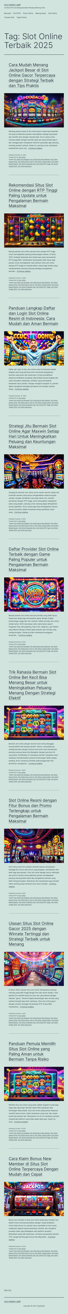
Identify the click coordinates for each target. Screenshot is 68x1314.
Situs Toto (7, 1290)
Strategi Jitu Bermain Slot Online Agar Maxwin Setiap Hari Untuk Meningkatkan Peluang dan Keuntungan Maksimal (34, 436)
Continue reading (35, 148)
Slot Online (52, 13)
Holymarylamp (12, 5)
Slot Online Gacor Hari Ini (26, 162)
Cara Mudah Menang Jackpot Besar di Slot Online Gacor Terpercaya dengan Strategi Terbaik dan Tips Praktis (32, 75)
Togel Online (21, 17)
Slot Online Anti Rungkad (21, 159)
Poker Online (28, 13)
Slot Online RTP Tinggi (43, 164)
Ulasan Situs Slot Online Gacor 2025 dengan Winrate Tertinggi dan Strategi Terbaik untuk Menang (31, 934)
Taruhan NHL (9, 17)
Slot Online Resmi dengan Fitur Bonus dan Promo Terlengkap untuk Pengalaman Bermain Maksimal (33, 811)
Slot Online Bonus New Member (40, 159)
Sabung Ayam (40, 13)
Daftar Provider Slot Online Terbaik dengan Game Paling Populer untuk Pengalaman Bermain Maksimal (34, 559)
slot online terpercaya (25, 166)
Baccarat (7, 13)
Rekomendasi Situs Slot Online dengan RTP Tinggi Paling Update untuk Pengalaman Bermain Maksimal (33, 195)
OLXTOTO (17, 13)
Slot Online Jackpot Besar (43, 162)
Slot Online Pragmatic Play (27, 164)
